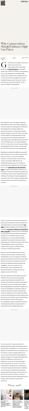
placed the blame (13, 69)
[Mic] (3, 3)
